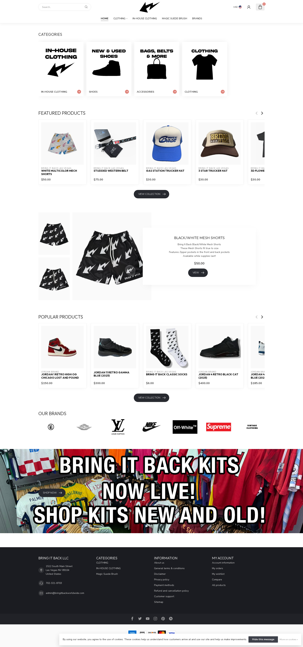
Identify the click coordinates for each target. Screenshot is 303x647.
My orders (217, 568)
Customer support (164, 596)
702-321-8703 (54, 583)
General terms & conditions (169, 568)
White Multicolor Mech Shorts (59, 172)
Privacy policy (161, 579)
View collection (149, 194)
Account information (223, 562)
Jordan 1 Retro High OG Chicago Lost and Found (60, 376)
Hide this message (263, 639)
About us (159, 562)
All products (219, 585)
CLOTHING (119, 18)
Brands (197, 18)
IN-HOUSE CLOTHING (145, 18)
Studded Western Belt (111, 170)
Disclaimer (160, 574)
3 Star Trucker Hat (213, 170)
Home (104, 18)
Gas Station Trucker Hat (165, 170)
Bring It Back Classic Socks (166, 374)
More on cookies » (289, 639)
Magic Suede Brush (174, 18)
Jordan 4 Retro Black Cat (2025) (218, 376)
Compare (217, 579)
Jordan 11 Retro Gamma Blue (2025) (111, 374)
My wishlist (218, 574)
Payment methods (164, 585)
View (196, 272)
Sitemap (158, 602)
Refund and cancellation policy (171, 590)
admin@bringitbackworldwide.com (65, 593)
